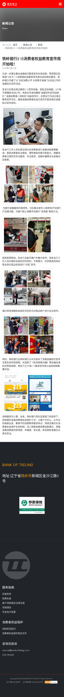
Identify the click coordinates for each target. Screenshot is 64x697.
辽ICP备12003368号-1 (14, 682)
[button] (60, 4)
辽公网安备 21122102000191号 (33, 682)
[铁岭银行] (9, 4)
